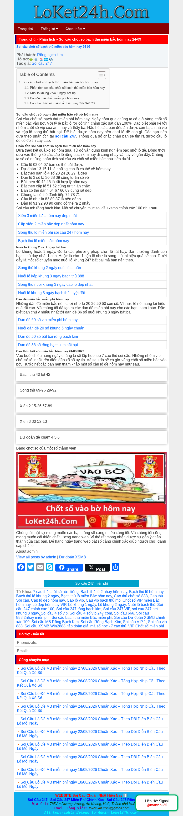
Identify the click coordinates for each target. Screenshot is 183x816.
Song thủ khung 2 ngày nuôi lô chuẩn (49, 268)
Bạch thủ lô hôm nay (146, 592)
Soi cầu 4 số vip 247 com (91, 613)
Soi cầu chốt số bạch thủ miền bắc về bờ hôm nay (60, 82)
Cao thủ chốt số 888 (131, 596)
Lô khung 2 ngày (112, 605)
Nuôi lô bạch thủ (141, 605)
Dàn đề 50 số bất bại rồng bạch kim (48, 336)
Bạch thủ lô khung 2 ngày (37, 596)
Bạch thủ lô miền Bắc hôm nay (86, 596)
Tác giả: (23, 63)
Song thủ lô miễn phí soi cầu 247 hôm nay (53, 232)
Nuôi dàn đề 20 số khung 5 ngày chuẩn (51, 328)
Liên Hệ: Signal (156, 803)
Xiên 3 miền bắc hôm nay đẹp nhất (47, 216)
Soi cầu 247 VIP (116, 609)
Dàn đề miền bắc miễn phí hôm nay (54, 98)
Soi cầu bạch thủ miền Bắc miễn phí (81, 617)
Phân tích (47, 39)
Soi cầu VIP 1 (134, 622)
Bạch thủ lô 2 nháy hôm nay (104, 592)
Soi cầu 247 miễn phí (91, 583)
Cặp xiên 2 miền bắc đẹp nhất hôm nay (51, 224)
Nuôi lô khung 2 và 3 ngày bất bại (53, 93)
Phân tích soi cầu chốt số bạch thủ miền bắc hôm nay (67, 88)
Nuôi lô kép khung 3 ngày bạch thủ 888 (51, 276)
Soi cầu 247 (42, 63)
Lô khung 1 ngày (82, 605)
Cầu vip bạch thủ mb (103, 600)
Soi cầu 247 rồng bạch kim (78, 609)
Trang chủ (25, 29)
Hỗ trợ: (22, 59)
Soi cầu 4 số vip (54, 613)
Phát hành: (26, 55)
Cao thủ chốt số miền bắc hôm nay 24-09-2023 (62, 103)
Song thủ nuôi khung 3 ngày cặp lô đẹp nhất (55, 284)
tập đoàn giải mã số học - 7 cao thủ (96, 626)
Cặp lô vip (75, 600)
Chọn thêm (74, 29)
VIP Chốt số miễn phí (146, 626)
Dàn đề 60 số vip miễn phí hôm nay (48, 320)
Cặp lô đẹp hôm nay (48, 600)
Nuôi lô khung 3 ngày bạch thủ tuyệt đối (51, 293)
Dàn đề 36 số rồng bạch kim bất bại (48, 345)
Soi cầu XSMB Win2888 (45, 626)
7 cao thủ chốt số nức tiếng (56, 592)
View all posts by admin (36, 557)
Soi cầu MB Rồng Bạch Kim (55, 622)
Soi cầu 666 (124, 613)
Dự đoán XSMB (72, 557)
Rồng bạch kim (50, 55)
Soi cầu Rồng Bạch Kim (101, 622)
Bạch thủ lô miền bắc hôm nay (43, 241)
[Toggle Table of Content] (99, 75)
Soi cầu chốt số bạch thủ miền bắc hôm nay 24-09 (53, 46)
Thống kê (48, 29)
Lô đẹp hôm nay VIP (49, 605)
